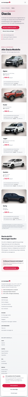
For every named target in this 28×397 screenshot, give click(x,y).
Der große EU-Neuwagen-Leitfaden (9, 321)
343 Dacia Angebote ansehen (9, 27)
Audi (2, 340)
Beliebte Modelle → (7, 337)
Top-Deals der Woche (6, 304)
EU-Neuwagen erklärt (6, 315)
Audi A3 (3, 342)
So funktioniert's (4, 317)
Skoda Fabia (4, 371)
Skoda (3, 367)
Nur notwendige (14, 389)
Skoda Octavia (4, 369)
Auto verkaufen (4, 308)
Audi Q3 (3, 344)
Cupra (3, 348)
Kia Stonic (3, 361)
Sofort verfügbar (4, 302)
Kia (2, 359)
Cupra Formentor (4, 351)
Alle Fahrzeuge (4, 299)
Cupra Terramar (4, 353)
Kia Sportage (4, 363)
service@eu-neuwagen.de (7, 330)
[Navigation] (25, 2)
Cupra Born (3, 355)
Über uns (3, 328)
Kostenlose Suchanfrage (10, 268)
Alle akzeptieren (14, 385)
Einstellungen (14, 393)
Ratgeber (3, 319)
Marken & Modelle (5, 8)
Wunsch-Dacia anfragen (8, 31)
